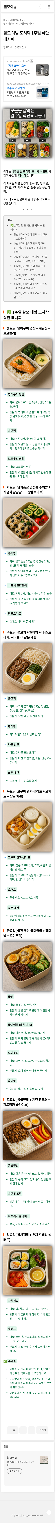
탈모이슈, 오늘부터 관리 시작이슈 (20, 1463)
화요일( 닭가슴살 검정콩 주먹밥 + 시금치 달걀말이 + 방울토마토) (29, 248)
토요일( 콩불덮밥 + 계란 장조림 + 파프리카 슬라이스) (30, 286)
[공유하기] (23, 1430)
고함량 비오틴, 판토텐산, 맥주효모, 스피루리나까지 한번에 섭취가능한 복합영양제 (18, 93)
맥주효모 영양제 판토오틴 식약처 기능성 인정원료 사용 (18, 88)
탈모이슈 (10, 6)
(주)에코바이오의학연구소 (18, 66)
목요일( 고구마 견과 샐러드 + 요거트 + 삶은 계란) (29, 268)
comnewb (38, 1515)
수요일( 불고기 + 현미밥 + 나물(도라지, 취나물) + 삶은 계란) (30, 259)
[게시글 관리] (31, 1430)
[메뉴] (49, 6)
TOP (48, 1512)
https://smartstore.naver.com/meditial (25, 83)
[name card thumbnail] (44, 1460)
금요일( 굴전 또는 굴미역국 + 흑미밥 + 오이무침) (29, 277)
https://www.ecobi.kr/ (18, 61)
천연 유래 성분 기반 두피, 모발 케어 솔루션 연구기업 (18, 71)
